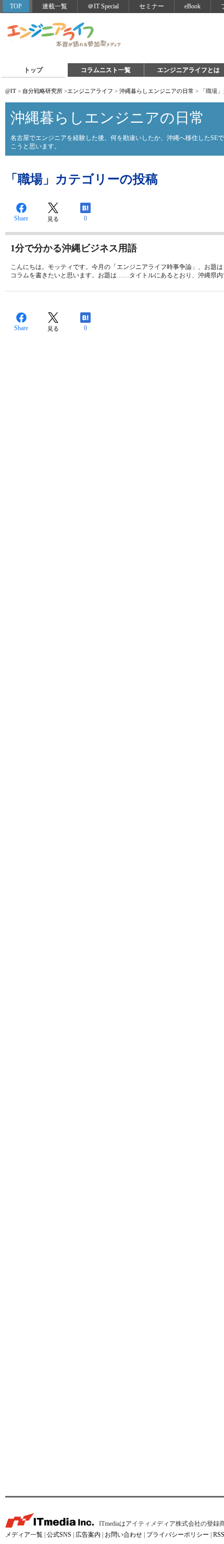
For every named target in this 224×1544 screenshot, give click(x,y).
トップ (33, 70)
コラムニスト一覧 (106, 70)
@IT (10, 91)
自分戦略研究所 (42, 91)
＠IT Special (103, 6)
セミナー (151, 6)
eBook (192, 6)
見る (53, 219)
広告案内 (88, 1534)
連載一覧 (54, 6)
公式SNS (59, 1534)
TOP (16, 6)
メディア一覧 (24, 1534)
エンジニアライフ (64, 35)
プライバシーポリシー (177, 1534)
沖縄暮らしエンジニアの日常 (156, 91)
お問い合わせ (123, 1534)
